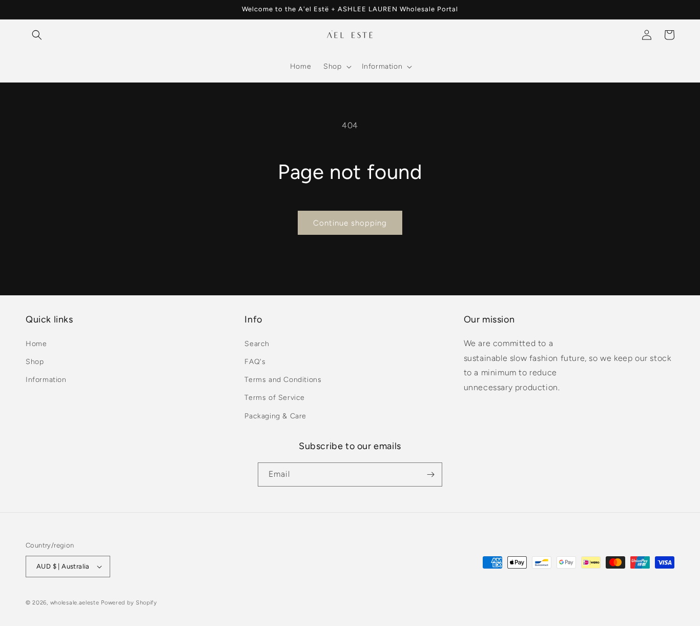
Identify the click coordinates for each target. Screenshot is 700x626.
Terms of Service (274, 397)
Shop (35, 361)
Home (36, 343)
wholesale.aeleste (74, 602)
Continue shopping (350, 223)
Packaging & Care (275, 416)
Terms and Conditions (282, 379)
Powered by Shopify (129, 602)
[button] (37, 35)
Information (46, 379)
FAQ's (254, 361)
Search (257, 343)
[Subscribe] (430, 474)
